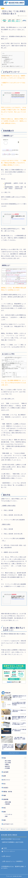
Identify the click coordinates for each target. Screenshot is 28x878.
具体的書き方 (5, 57)
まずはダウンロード (7, 55)
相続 (14, 795)
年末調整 (15, 768)
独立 (14, 807)
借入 (14, 783)
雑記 (14, 820)
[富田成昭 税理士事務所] (14, 4)
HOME (5, 848)
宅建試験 (15, 804)
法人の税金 (15, 762)
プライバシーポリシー (9, 851)
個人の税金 (15, 760)
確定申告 (15, 766)
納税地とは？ (7, 60)
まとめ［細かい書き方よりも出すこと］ (12, 66)
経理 (14, 776)
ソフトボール (15, 814)
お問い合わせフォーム (8, 861)
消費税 (15, 764)
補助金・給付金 (14, 791)
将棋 (15, 816)
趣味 (14, 811)
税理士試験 (15, 802)
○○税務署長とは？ (8, 59)
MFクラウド (14, 779)
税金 (3, 8)
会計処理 (14, 772)
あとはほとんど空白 (9, 62)
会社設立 (14, 787)
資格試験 (14, 799)
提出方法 (4, 64)
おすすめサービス (14, 824)
